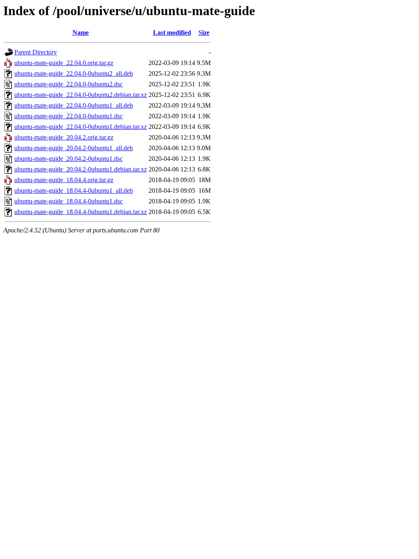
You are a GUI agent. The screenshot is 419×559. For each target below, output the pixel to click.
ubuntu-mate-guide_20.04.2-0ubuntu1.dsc (68, 158)
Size (204, 32)
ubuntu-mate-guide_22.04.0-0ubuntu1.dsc (68, 116)
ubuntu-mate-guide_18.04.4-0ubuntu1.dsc (68, 201)
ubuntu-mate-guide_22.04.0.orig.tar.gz (63, 62)
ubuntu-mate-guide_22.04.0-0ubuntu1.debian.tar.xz (80, 126)
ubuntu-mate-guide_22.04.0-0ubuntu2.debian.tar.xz (80, 94)
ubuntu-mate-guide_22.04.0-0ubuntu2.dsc (68, 84)
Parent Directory (35, 52)
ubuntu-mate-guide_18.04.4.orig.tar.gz (63, 179)
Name (80, 32)
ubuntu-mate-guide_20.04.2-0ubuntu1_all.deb (73, 147)
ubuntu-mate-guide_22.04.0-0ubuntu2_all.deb (73, 73)
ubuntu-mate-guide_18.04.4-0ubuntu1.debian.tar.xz (80, 211)
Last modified (172, 32)
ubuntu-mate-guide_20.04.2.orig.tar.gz (63, 137)
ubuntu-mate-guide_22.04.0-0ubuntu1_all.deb (73, 105)
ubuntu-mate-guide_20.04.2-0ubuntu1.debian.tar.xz (80, 169)
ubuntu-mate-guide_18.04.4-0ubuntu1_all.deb (73, 190)
